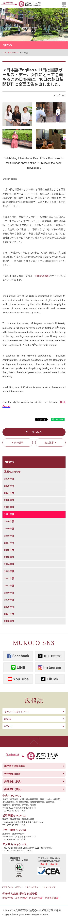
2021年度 (9, 514)
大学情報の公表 (12, 773)
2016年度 (9, 549)
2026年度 (9, 478)
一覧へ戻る (36, 432)
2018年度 (9, 535)
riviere (7, 718)
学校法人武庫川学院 (14, 766)
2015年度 (9, 557)
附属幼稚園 (34, 897)
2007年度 (9, 613)
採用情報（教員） (13, 781)
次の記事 (49, 442)
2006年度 (9, 621)
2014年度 (9, 564)
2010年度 (9, 592)
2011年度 (9, 585)
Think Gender (42, 275)
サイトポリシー (33, 887)
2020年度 (9, 521)
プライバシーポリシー (13, 887)
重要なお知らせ (12, 471)
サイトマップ (49, 887)
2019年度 (9, 528)
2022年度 (9, 507)
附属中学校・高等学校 (13, 897)
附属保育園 (50, 897)
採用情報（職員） (13, 789)
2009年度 (9, 599)
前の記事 (18, 442)
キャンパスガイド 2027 (16, 711)
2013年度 (9, 571)
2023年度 (9, 500)
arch (8, 726)
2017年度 (9, 542)
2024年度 (9, 492)
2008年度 (9, 606)
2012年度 (9, 578)
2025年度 (9, 485)
